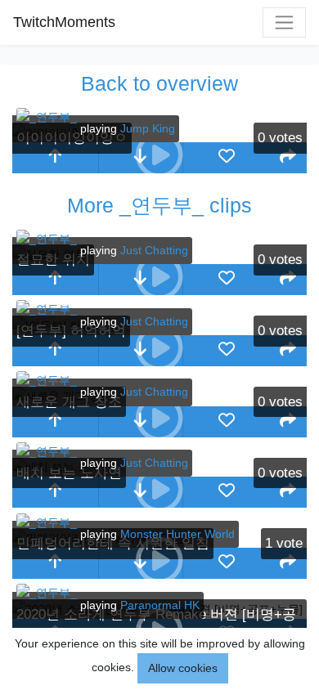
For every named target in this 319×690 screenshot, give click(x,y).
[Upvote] (55, 157)
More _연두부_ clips (159, 205)
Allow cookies (183, 667)
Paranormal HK (160, 605)
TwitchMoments (64, 22)
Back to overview (159, 83)
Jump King (147, 128)
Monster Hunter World (177, 533)
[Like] (226, 157)
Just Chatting (154, 250)
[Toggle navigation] (284, 22)
